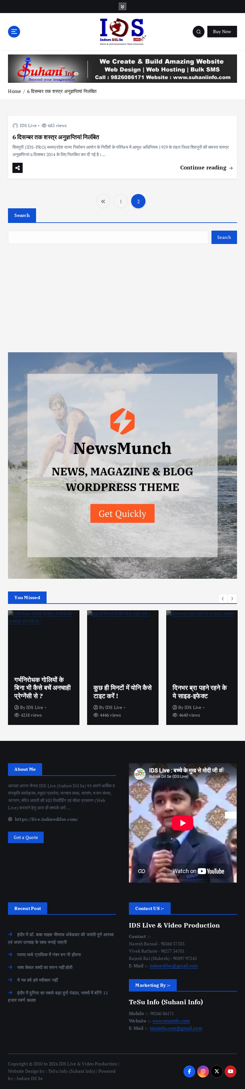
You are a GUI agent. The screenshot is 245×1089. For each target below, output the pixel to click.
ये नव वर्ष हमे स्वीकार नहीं (37, 980)
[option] (43, 667)
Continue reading (204, 167)
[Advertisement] (122, 298)
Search (22, 215)
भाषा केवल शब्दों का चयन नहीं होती (44, 967)
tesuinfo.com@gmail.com (176, 1028)
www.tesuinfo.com (171, 1021)
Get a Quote (26, 837)
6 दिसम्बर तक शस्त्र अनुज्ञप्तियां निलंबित (62, 91)
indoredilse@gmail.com (174, 966)
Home (14, 91)
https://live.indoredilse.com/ (46, 819)
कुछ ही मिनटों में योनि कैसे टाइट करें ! (122, 691)
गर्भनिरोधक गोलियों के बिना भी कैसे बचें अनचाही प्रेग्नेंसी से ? (42, 687)
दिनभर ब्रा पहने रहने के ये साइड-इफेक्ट (199, 691)
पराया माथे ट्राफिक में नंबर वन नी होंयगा (49, 954)
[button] (223, 598)
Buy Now (222, 31)
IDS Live (28, 125)
